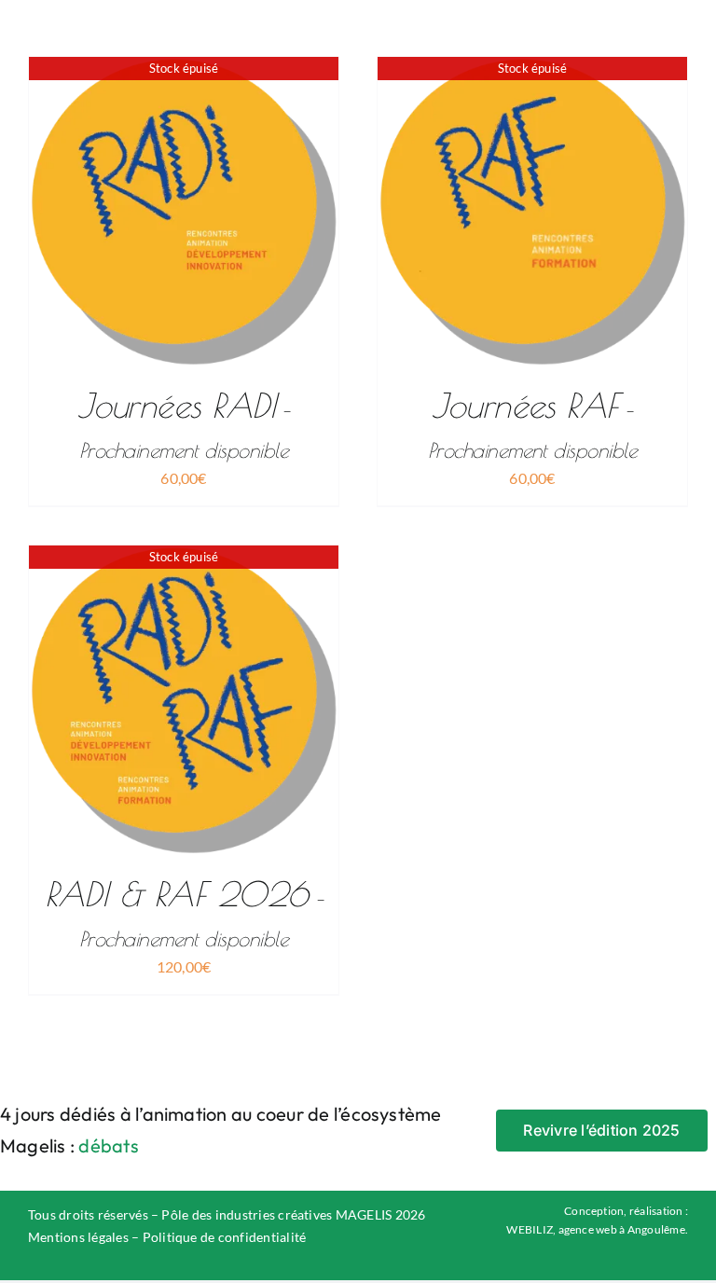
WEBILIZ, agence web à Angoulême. (597, 1229)
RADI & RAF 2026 (184, 912)
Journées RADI (183, 423)
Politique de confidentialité (225, 1237)
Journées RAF (532, 423)
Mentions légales (78, 1237)
